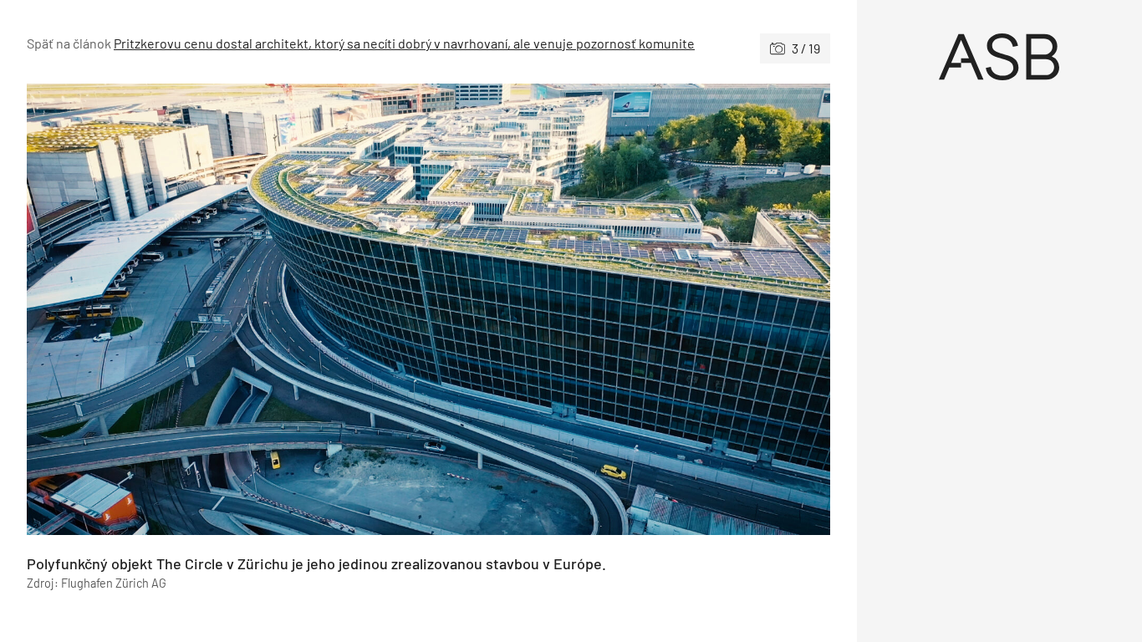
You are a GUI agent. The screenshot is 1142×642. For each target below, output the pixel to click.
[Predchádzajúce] (227, 309)
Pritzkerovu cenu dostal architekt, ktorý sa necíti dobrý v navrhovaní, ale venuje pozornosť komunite (404, 43)
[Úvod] (1000, 56)
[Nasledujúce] (628, 309)
